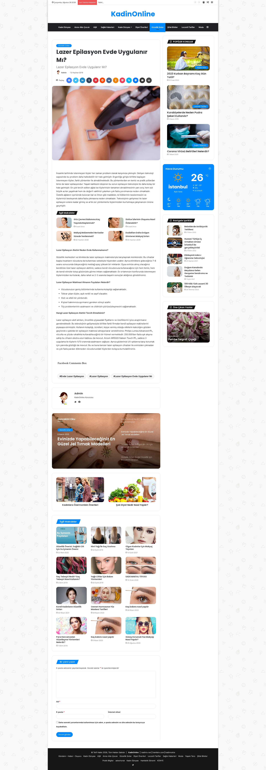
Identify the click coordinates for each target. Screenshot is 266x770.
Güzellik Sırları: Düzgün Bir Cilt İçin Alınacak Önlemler (85, 441)
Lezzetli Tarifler (188, 27)
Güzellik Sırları (157, 27)
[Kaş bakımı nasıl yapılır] (141, 595)
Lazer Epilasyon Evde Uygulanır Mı (133, 376)
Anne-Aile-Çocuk (81, 27)
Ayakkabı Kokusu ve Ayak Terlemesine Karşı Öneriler (120, 2)
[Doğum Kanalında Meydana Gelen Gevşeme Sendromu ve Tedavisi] (174, 271)
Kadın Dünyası (64, 27)
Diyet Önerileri (141, 27)
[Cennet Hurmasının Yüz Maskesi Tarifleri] (106, 595)
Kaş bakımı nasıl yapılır (137, 606)
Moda (201, 27)
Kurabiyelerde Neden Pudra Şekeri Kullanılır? (184, 114)
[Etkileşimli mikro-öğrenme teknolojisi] (174, 259)
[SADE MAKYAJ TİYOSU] (141, 565)
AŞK (95, 27)
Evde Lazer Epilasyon (72, 376)
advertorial (120, 760)
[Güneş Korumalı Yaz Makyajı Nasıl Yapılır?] (141, 625)
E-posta (60, 712)
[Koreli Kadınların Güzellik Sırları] (71, 595)
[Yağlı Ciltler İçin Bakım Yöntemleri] (106, 565)
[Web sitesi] (76, 402)
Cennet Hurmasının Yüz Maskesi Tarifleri (102, 608)
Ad (58, 701)
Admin (63, 73)
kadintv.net (146, 752)
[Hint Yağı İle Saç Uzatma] (106, 535)
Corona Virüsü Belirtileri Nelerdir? (188, 151)
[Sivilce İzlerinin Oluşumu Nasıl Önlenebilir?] (115, 223)
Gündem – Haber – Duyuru (69, 756)
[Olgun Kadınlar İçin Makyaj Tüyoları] (141, 535)
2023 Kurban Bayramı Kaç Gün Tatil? (186, 75)
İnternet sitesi (114, 712)
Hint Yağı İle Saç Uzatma (103, 546)
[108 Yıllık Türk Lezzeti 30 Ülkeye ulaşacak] (174, 287)
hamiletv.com (158, 752)
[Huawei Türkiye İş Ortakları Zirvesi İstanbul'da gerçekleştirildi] (174, 243)
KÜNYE (160, 760)
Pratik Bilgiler (108, 760)
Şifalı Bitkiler (172, 27)
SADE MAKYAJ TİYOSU (136, 576)
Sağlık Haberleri (107, 27)
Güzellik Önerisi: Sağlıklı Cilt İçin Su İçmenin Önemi (70, 548)
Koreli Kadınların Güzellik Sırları (68, 608)
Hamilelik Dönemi (148, 760)
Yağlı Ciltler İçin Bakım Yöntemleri (102, 578)
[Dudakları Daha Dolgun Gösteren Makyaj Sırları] (115, 236)
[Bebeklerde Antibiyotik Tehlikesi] (174, 230)
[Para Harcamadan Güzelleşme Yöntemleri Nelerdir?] (71, 625)
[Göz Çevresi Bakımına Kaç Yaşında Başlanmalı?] (64, 223)
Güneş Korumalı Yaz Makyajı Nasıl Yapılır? (140, 638)
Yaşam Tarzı (190, 756)
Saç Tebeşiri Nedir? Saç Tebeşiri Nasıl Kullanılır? (68, 578)
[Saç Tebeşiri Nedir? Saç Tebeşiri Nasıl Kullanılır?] (71, 565)
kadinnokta (170, 752)
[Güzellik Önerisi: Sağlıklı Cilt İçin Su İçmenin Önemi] (71, 535)
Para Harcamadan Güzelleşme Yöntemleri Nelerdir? (68, 640)
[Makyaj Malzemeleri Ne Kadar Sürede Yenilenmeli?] (64, 236)
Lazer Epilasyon (99, 376)
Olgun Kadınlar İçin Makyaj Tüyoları (139, 548)
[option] (106, 441)
